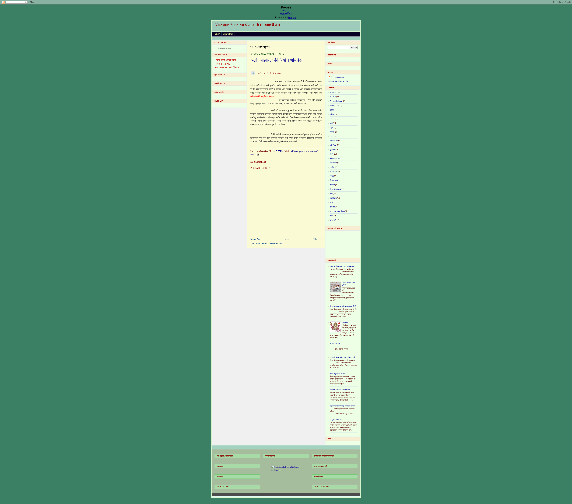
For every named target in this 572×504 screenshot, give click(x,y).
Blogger (292, 17)
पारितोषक (294, 151)
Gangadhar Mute (337, 77)
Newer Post (255, 239)
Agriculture (334, 92)
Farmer (333, 97)
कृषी (331, 123)
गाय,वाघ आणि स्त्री (336, 420)
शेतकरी (332, 185)
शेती (331, 194)
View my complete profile (338, 81)
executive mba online (224, 48)
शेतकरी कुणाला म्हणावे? (337, 374)
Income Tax (334, 106)
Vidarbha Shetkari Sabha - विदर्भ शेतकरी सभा (247, 25)
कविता (332, 114)
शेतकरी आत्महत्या (335, 189)
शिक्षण (332, 176)
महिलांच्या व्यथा (335, 158)
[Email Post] (258, 154)
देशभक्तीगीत (334, 141)
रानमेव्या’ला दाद (335, 344)
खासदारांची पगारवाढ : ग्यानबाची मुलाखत (342, 266)
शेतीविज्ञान (333, 198)
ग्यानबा (332, 132)
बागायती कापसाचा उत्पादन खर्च (340, 390)
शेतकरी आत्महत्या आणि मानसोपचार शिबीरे (343, 306)
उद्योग (332, 110)
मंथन (331, 154)
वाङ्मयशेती (333, 172)
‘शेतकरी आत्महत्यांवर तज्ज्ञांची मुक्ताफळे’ (343, 357)
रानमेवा (332, 167)
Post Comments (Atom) (272, 243)
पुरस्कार (302, 151)
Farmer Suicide (336, 101)
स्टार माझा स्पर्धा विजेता (337, 211)
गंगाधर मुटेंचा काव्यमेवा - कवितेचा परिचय (342, 406)
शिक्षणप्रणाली (334, 180)
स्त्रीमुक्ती (333, 220)
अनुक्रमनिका (286, 13)
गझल (331, 128)
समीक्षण (332, 207)
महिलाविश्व (333, 163)
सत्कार (332, 202)
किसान (332, 119)
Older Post (317, 239)
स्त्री (331, 216)
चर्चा (331, 136)
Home (286, 10)
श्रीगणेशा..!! (345, 323)
